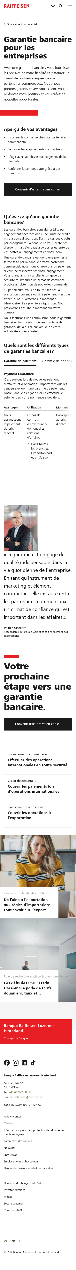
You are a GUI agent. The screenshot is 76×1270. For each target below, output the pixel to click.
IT (20, 1240)
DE (5, 1240)
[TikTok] (33, 1063)
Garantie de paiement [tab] (20, 361)
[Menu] (70, 6)
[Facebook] (7, 1063)
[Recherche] (60, 6)
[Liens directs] (53, 6)
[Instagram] (16, 1063)
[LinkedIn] (24, 1063)
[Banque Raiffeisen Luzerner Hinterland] (16, 6)
